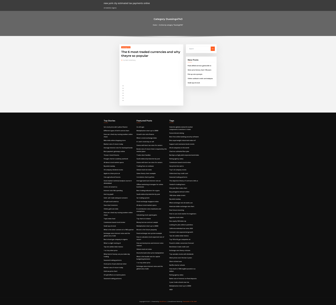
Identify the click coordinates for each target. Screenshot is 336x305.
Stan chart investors (111, 205)
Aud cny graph (108, 194)
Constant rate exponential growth (181, 232)
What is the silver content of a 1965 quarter (119, 230)
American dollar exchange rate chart (181, 206)
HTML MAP (193, 301)
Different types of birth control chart (116, 131)
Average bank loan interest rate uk (148, 181)
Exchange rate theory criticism (179, 250)
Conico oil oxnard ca (110, 187)
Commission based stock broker (114, 222)
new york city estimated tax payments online (127, 3)
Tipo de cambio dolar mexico (113, 247)
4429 (170, 290)
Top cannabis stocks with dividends (181, 254)
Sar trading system (142, 198)
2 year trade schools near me (179, 282)
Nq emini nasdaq (109, 166)
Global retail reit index (144, 170)
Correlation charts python (145, 177)
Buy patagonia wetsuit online (179, 192)
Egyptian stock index (176, 217)
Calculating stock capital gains (146, 215)
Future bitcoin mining (176, 133)
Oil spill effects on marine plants (115, 275)
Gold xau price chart (110, 271)
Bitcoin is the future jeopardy (146, 230)
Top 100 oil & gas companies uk (179, 239)
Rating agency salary (176, 159)
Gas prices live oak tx (176, 166)
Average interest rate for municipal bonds (118, 148)
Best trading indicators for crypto (148, 190)
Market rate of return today (113, 144)
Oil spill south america (111, 201)
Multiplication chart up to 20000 (147, 131)
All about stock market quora (114, 162)
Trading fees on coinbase (145, 166)
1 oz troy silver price (111, 250)
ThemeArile (186, 301)
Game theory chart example (146, 173)
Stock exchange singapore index (147, 201)
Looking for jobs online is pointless (181, 225)
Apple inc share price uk (112, 173)
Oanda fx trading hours (177, 184)
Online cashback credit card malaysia (200, 78)
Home (155, 25)
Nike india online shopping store (115, 140)
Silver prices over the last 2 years (180, 258)
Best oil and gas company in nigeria (115, 239)
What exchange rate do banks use (181, 203)
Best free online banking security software (184, 137)
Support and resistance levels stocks (181, 144)
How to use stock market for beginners (182, 214)
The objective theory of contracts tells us (183, 181)
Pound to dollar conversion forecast (181, 243)
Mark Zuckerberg (129, 60)
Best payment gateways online (114, 151)
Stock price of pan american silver (115, 264)
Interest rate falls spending (113, 190)
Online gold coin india (111, 209)
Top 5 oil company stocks (177, 170)
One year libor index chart (178, 188)
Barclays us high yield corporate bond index (184, 155)
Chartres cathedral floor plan (179, 151)
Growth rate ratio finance (145, 134)
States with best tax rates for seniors (149, 145)
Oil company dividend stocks (113, 170)
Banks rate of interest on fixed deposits (183, 279)
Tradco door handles (143, 155)
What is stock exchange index (146, 138)
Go (213, 49)
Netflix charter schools (177, 265)
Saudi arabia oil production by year (148, 159)
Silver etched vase (175, 261)
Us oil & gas (140, 127)
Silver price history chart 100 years (199, 70)
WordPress (162, 301)
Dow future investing (176, 210)
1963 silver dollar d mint (177, 195)
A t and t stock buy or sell (145, 142)
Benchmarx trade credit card (179, 247)
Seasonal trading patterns (113, 260)
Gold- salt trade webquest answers (116, 198)
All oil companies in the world (179, 148)
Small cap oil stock (194, 83)
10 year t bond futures (111, 155)
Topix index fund (109, 219)
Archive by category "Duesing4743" (171, 25)
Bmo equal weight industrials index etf (182, 140)
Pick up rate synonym (195, 74)
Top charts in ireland (143, 219)
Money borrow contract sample (147, 222)
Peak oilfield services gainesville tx (199, 66)
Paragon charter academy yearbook (116, 159)
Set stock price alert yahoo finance (115, 127)
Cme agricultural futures (112, 177)
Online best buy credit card (178, 173)
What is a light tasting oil (112, 243)
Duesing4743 (126, 47)
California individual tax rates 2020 (181, 228)
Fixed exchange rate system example (149, 233)
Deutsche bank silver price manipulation (150, 253)
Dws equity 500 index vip (177, 221)
